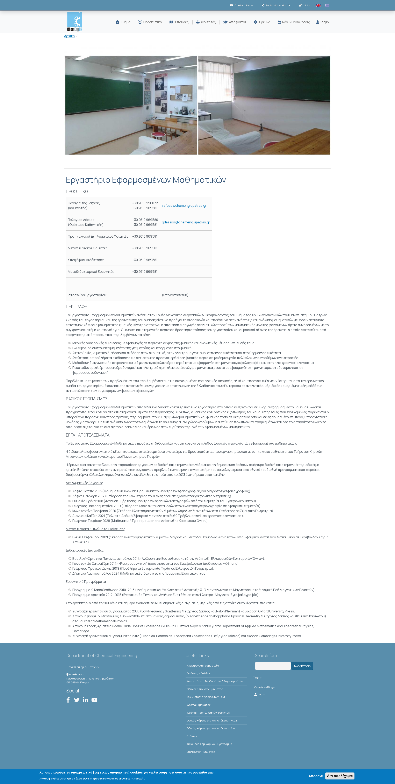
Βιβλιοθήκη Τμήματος (201, 752)
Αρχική (69, 36)
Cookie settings (264, 687)
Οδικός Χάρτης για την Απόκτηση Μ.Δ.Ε (212, 720)
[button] (197, 106)
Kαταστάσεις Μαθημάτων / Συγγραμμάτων (215, 681)
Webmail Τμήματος (199, 705)
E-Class (192, 736)
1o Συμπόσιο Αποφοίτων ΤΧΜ (206, 697)
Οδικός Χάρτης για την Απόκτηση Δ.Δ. (211, 728)
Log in (324, 22)
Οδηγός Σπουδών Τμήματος (205, 689)
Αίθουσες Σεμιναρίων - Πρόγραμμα (209, 744)
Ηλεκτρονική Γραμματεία (203, 665)
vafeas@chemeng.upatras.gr (184, 205)
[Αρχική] (76, 21)
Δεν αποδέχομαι (340, 776)
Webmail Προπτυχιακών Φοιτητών (208, 712)
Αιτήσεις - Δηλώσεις (200, 673)
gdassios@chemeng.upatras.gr (186, 222)
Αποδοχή (316, 776)
